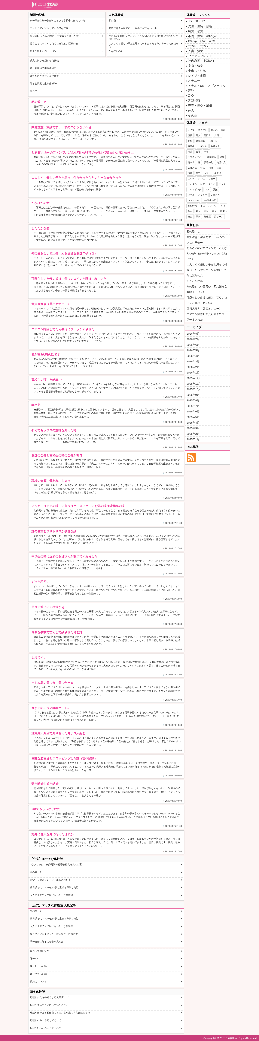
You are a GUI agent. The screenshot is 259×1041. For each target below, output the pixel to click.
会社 (198, 151)
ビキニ (191, 195)
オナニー (194, 80)
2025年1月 (193, 439)
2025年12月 (194, 378)
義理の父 (208, 162)
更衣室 (191, 162)
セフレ (207, 173)
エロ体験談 (229, 1038)
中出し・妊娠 (197, 70)
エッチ (191, 178)
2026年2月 (193, 367)
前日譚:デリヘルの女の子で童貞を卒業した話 (54, 36)
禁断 (198, 216)
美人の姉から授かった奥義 (44, 60)
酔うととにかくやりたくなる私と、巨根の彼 (54, 43)
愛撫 (215, 189)
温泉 (222, 157)
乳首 (223, 205)
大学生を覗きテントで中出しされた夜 (50, 880)
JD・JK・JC (196, 21)
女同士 (217, 135)
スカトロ (212, 140)
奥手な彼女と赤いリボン (43, 51)
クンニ (201, 178)
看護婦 (191, 146)
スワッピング (194, 189)
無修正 (207, 216)
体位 (214, 211)
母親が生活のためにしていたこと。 (49, 1005)
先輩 (219, 168)
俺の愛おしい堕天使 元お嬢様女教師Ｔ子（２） (207, 289)
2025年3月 (193, 428)
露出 (223, 130)
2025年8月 (193, 400)
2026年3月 (193, 361)
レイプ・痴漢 (197, 75)
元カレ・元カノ (198, 46)
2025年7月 (193, 405)
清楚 (190, 151)
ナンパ (211, 184)
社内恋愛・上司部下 (201, 61)
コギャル (202, 146)
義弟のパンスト (38, 981)
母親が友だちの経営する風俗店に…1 (50, 997)
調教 (190, 135)
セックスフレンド (200, 56)
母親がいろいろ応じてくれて (45, 1020)
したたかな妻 (195, 281)
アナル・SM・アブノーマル (207, 85)
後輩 (190, 173)
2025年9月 (193, 394)
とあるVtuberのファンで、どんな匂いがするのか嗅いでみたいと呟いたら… (143, 37)
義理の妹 (192, 168)
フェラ (211, 178)
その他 (192, 115)
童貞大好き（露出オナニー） (204, 308)
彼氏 (202, 168)
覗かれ (214, 130)
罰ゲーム (218, 216)
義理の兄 (221, 162)
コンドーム (193, 200)
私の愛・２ (115, 20)
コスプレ (202, 130)
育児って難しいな (39, 951)
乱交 (191, 95)
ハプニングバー (196, 157)
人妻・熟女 (195, 51)
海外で (33, 91)
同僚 (210, 168)
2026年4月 (193, 355)
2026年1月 (193, 372)
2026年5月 (193, 350)
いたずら (192, 184)
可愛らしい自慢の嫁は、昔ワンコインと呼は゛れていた (207, 300)
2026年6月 (193, 344)
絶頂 (206, 211)
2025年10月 (194, 389)
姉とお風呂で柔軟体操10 (43, 83)
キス (207, 189)
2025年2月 (193, 433)
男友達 (217, 173)
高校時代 (192, 205)
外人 (191, 110)
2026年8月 (193, 333)
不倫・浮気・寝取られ (203, 36)
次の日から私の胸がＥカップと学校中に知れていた (57, 20)
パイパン (212, 205)
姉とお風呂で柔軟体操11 (43, 68)
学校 (206, 151)
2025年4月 (193, 422)
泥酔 (191, 90)
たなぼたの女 (116, 51)
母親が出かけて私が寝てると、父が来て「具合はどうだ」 (61, 1012)
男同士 (207, 135)
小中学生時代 (209, 200)
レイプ (191, 130)
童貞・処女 (195, 65)
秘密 (190, 216)
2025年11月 (194, 383)
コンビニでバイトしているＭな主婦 (49, 28)
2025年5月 (193, 417)
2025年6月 (193, 411)
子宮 (202, 205)
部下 (198, 173)
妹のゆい (35, 958)
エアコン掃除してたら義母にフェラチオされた (207, 317)
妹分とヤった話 (38, 966)
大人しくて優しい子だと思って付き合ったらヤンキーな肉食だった (143, 45)
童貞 (190, 211)
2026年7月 (193, 339)
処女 (198, 211)
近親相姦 (194, 100)
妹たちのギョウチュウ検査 (44, 76)
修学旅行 (211, 157)
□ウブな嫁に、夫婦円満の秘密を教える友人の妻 (56, 864)
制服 (190, 140)
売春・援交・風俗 (200, 105)
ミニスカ (215, 195)
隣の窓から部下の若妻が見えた (47, 941)
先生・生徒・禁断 (200, 26)
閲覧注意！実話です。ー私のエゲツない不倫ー (134, 28)
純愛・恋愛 (195, 31)
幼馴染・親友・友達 (201, 41)
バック (222, 184)
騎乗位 (223, 211)
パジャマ (202, 195)
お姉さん (215, 146)
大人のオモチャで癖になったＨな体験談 (51, 895)
